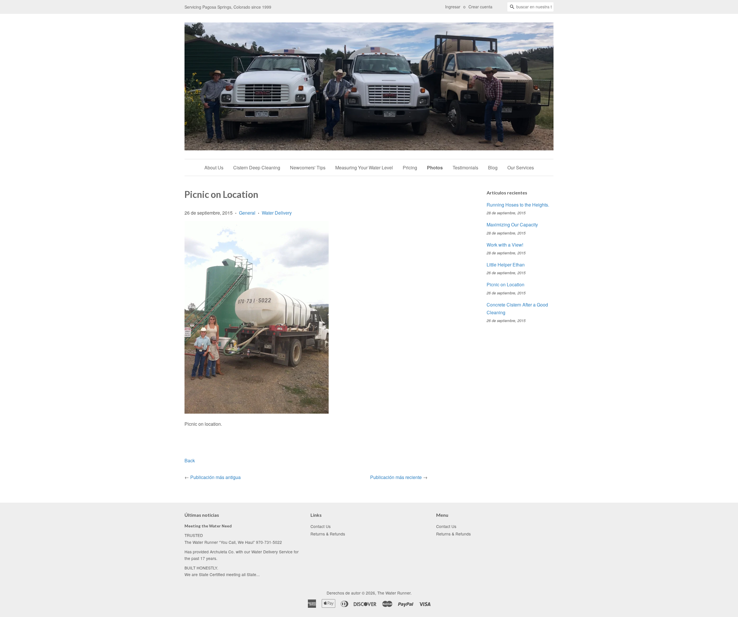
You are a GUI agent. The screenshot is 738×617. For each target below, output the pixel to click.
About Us (213, 167)
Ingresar (452, 7)
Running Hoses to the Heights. (518, 204)
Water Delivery (277, 212)
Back (189, 460)
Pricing (410, 167)
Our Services (520, 167)
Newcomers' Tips (307, 167)
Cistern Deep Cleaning (256, 167)
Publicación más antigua (215, 477)
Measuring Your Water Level (364, 167)
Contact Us (320, 526)
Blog (493, 167)
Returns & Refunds (327, 534)
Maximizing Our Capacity (512, 224)
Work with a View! (505, 244)
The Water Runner (394, 593)
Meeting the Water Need (208, 526)
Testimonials (465, 167)
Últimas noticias (201, 515)
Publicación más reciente (396, 477)
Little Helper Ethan (506, 264)
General (247, 212)
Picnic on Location (505, 284)
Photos (435, 167)
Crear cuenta (480, 7)
